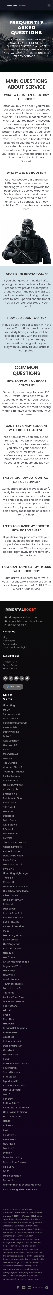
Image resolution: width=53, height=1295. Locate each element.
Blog (5, 637)
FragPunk (8, 1023)
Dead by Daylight (13, 855)
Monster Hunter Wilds (15, 886)
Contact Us (9, 640)
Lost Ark (7, 758)
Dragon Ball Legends (15, 1028)
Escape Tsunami (12, 1116)
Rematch (8, 1180)
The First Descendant (15, 842)
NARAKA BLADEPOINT (14, 1001)
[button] (49, 5)
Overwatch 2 (10, 745)
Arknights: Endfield (14, 1085)
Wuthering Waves (13, 935)
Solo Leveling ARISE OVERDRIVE (20, 1189)
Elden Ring (9, 705)
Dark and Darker (12, 1045)
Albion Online (10, 895)
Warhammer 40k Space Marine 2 (22, 1184)
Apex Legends (11, 740)
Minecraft (8, 882)
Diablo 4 (8, 1152)
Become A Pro (10, 644)
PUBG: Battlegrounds (15, 723)
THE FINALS (9, 807)
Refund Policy (10, 668)
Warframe (9, 957)
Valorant (8, 1125)
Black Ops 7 (9, 860)
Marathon (9, 1019)
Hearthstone (10, 1006)
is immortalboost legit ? (15, 647)
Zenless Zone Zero (13, 997)
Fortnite (7, 838)
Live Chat (15, 686)
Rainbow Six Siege (13, 798)
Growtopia (9, 1050)
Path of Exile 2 (11, 1103)
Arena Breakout (12, 851)
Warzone (8, 811)
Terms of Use (10, 661)
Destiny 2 (8, 1148)
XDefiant (8, 829)
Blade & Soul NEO (13, 917)
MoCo (6, 709)
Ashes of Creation (13, 926)
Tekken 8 (8, 877)
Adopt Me (8, 1036)
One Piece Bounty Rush (16, 1063)
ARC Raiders (10, 824)
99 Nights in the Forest (16, 1107)
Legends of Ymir (12, 966)
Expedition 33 (10, 1081)
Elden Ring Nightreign (15, 873)
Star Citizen (9, 1076)
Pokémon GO (10, 1032)
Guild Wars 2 (10, 718)
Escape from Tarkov (14, 1162)
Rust (5, 1130)
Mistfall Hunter (11, 979)
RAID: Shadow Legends (16, 961)
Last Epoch (9, 908)
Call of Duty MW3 (13, 784)
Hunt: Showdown (12, 948)
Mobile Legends (12, 1175)
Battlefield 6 (10, 793)
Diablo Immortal (12, 864)
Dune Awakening (12, 1157)
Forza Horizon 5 (12, 988)
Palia (6, 1059)
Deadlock (8, 815)
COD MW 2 (9, 1143)
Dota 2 (7, 736)
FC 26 (6, 930)
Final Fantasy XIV (13, 899)
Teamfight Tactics (13, 771)
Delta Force (9, 820)
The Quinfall (10, 762)
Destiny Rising (11, 731)
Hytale (6, 1014)
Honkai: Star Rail (12, 913)
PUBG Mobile (10, 727)
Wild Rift (8, 1010)
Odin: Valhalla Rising (15, 1112)
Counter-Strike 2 (12, 767)
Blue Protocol (10, 939)
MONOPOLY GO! (12, 1089)
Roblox (6, 749)
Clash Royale (10, 789)
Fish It (6, 1120)
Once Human (10, 780)
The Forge (8, 992)
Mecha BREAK (10, 754)
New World (9, 975)
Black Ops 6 (9, 802)
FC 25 (6, 1171)
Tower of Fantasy (13, 983)
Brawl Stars (9, 1139)
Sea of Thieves (11, 922)
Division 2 (8, 868)
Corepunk (8, 952)
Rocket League (11, 776)
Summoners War (12, 714)
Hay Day (8, 1098)
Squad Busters (11, 1072)
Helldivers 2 (9, 1135)
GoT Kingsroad (11, 944)
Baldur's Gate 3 (12, 1041)
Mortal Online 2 (11, 1054)
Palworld (8, 904)
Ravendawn (10, 1067)
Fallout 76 (8, 1166)
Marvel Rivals (10, 833)
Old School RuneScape (16, 891)
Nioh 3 (6, 1094)
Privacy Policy (10, 665)
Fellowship (9, 970)
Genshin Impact (12, 846)
